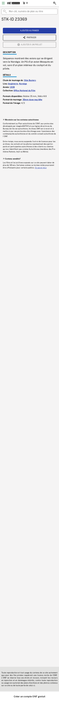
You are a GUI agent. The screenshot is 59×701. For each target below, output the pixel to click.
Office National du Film (24, 91)
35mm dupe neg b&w (32, 100)
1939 (12, 87)
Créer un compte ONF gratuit (29, 696)
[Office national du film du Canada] (13, 3)
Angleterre (13, 84)
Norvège (23, 84)
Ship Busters (30, 80)
